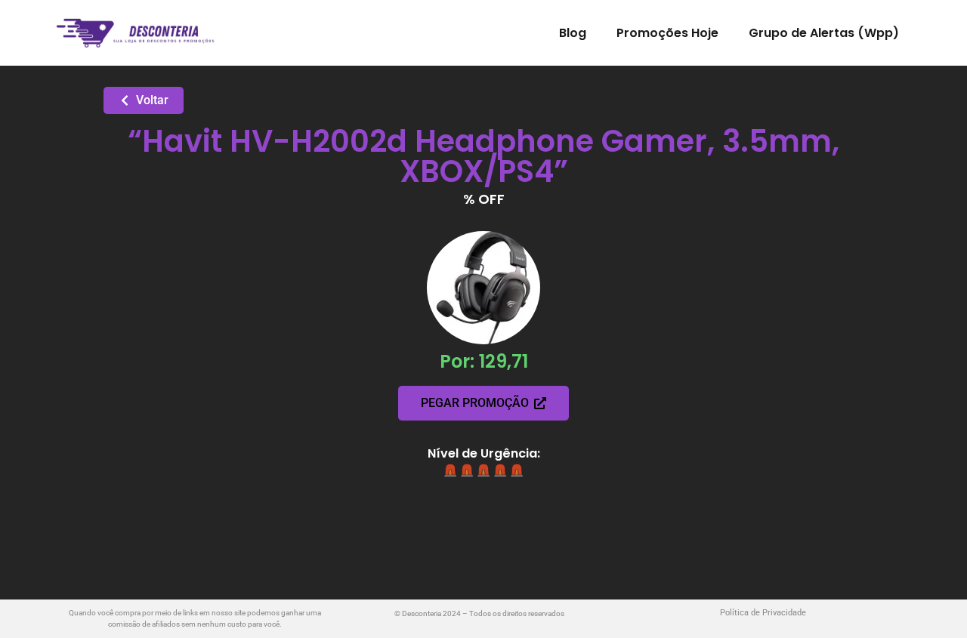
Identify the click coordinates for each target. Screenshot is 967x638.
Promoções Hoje (667, 33)
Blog (572, 33)
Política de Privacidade (763, 613)
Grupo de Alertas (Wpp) (824, 33)
